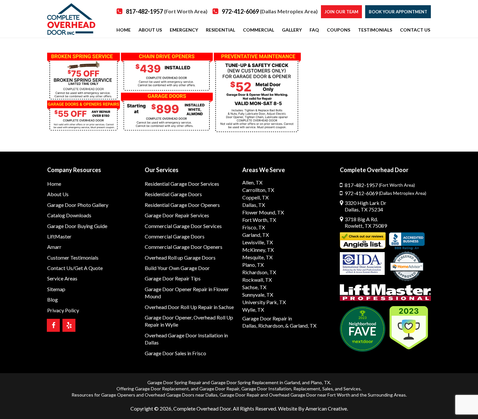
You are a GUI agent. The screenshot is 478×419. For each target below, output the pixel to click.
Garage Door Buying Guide (77, 226)
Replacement (306, 388)
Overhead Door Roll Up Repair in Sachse (189, 307)
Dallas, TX (253, 205)
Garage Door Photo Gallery (77, 205)
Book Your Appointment (398, 11)
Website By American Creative (312, 408)
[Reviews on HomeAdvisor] (407, 267)
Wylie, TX (253, 309)
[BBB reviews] (407, 241)
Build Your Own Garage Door (177, 268)
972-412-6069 (270, 11)
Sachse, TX (254, 287)
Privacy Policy (63, 310)
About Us (58, 194)
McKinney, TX (258, 250)
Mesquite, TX (257, 257)
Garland (292, 382)
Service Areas (62, 278)
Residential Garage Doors (173, 194)
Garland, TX (255, 235)
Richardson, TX (259, 272)
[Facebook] (53, 325)
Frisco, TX (253, 227)
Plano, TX (253, 265)
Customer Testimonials (73, 257)
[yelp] (68, 325)
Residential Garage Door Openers (182, 205)
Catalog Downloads (69, 215)
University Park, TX (264, 302)
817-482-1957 (166, 11)
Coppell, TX (255, 197)
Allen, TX (252, 182)
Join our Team (341, 11)
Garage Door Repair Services (177, 215)
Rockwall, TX (257, 280)
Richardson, (271, 325)
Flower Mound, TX (263, 212)
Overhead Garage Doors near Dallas (181, 395)
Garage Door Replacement (162, 388)
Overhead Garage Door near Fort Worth (309, 395)
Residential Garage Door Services (182, 184)
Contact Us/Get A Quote (75, 268)
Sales (327, 388)
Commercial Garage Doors (175, 236)
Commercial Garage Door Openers (183, 247)
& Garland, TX (300, 325)
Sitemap (56, 289)
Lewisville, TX (257, 242)
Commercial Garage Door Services (183, 226)
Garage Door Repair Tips (173, 278)
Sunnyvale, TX (257, 294)
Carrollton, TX (258, 190)
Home (54, 184)
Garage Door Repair (219, 388)
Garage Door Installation (266, 388)
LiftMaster (59, 236)
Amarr (54, 247)
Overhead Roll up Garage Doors (180, 257)
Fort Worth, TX (259, 220)
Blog (52, 299)
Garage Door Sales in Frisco (175, 353)
